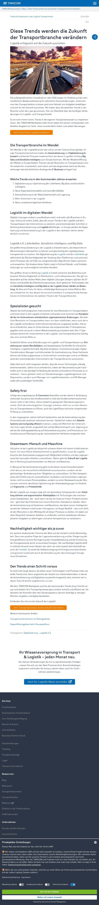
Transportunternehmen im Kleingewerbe (30, 619)
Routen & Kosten (10, 724)
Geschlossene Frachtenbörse (16, 713)
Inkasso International (12, 766)
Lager (5, 760)
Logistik (62, 254)
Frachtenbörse (9, 707)
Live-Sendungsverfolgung (14, 719)
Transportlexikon (10, 797)
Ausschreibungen (10, 743)
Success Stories (9, 834)
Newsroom (7, 786)
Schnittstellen (9, 730)
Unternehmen (9, 822)
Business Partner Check (13, 736)
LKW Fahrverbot (10, 814)
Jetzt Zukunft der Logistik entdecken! (31, 132)
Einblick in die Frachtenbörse (16, 809)
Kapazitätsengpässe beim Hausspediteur (30, 624)
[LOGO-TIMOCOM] (11, 3)
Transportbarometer (12, 792)
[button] (95, 37)
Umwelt (23, 550)
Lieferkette (79, 254)
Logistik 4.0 (46, 273)
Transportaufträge (11, 755)
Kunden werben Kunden (13, 828)
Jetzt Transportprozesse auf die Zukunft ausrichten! (38, 608)
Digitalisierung (31, 633)
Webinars (6, 803)
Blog (4, 780)
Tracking (6, 749)
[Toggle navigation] (94, 3)
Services (6, 701)
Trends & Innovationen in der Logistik (25, 17)
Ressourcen (8, 774)
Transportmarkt (46, 17)
